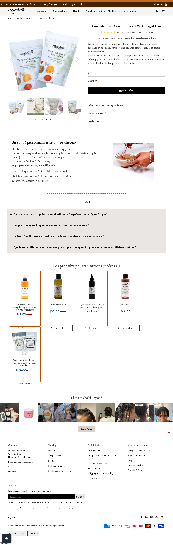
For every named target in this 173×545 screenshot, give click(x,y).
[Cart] (163, 11)
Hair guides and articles (139, 450)
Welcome (42, 11)
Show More (86, 428)
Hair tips (94, 121)
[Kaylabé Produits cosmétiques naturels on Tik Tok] (170, 4)
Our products (60, 11)
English (32, 533)
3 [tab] (42, 118)
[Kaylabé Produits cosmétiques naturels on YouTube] (166, 4)
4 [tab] (46, 118)
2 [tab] (39, 118)
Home (10, 18)
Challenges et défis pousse (122, 11)
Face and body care (136, 455)
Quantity (92, 80)
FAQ (130, 460)
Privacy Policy (94, 450)
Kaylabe (11, 517)
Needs (76, 11)
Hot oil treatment (58, 304)
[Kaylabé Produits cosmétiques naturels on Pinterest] (158, 4)
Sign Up (80, 496)
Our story (92, 478)
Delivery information (97, 463)
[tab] (86, 214)
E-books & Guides (136, 470)
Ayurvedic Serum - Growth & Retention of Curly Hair (92, 306)
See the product (58, 328)
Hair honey (125, 304)
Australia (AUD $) (15, 533)
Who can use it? (98, 113)
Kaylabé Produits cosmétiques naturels (31, 525)
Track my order (18, 450)
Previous (11, 59)
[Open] (6, 538)
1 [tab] (35, 118)
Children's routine (95, 11)
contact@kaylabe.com (21, 457)
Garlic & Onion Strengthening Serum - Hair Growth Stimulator (24, 307)
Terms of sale (94, 468)
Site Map (12, 471)
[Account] (157, 11)
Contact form (14, 466)
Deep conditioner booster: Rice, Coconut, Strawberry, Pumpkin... (25, 363)
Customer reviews (136, 465)
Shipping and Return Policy (101, 473)
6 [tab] (54, 118)
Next (78, 59)
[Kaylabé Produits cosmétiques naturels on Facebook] (155, 4)
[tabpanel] (16, 106)
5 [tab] (50, 118)
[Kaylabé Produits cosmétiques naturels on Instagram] (162, 4)
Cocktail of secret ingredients (106, 105)
